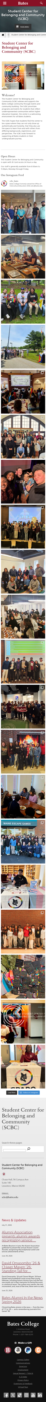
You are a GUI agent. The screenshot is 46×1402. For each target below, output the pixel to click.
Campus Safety (23, 1360)
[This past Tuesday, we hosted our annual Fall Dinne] (23, 797)
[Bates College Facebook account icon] (6, 1395)
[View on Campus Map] (4, 1174)
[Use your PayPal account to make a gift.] (28, 1350)
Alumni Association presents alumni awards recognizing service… (21, 1236)
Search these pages (12, 1142)
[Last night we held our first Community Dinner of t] (23, 257)
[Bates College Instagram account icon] (26, 1395)
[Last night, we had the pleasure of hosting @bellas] (23, 932)
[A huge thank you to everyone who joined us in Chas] (23, 662)
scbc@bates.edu (10, 1197)
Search (41, 3)
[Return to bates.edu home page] (3, 35)
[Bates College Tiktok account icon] (19, 1395)
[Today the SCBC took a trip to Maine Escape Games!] (23, 842)
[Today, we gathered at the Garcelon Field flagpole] (23, 347)
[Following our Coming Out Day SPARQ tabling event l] (23, 977)
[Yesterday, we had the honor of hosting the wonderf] (23, 527)
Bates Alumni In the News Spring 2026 (22, 1299)
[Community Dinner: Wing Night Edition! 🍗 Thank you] (23, 617)
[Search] (28, 1149)
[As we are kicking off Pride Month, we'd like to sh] (23, 392)
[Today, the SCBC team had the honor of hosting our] (23, 572)
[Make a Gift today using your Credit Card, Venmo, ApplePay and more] (7, 1350)
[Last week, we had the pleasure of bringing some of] (23, 707)
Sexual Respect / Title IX (23, 1373)
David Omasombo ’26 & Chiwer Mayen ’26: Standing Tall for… (21, 1267)
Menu (5, 3)
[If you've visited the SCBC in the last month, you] (23, 1022)
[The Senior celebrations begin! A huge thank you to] (23, 437)
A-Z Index (23, 1377)
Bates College (23, 1323)
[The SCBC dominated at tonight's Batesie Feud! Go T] (23, 482)
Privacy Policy (23, 1380)
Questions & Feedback (23, 1384)
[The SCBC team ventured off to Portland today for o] (23, 212)
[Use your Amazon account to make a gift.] (18, 1350)
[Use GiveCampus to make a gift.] (38, 1350)
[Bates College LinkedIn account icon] (39, 1395)
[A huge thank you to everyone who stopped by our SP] (23, 1066)
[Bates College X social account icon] (12, 1395)
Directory (23, 1366)
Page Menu (24, 27)
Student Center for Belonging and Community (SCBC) (23, 15)
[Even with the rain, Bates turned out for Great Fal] (23, 302)
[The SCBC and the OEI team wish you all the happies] (23, 752)
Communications (23, 1363)
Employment (23, 1370)
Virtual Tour (23, 1387)
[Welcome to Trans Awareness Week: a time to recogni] (23, 887)
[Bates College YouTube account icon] (33, 1395)
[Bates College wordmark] (23, 3)
